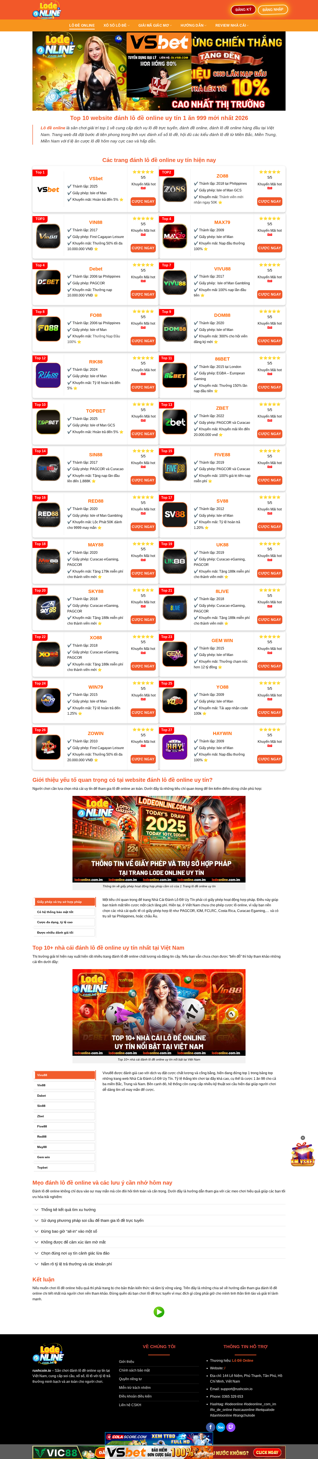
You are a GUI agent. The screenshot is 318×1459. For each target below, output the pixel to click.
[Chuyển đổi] (36, 1210)
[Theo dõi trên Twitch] (231, 1427)
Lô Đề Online (242, 1360)
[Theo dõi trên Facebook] (210, 1427)
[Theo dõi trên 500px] (220, 1427)
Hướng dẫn (192, 25)
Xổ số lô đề (115, 25)
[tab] (64, 902)
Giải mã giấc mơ (153, 25)
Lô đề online (82, 25)
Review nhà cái (230, 25)
